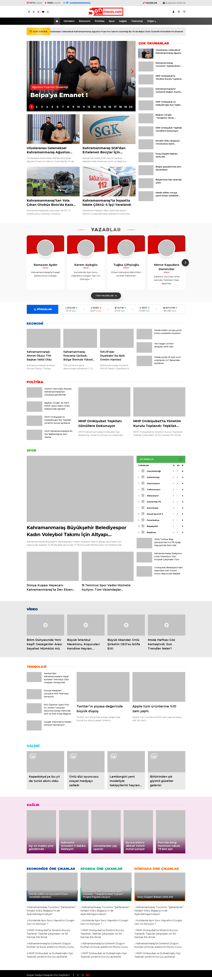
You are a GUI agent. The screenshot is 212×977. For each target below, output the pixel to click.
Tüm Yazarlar (104, 295)
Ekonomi (84, 21)
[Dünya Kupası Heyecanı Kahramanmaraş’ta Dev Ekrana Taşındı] (53, 566)
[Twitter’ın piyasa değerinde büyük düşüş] (103, 687)
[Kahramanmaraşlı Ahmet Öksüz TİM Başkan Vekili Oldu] (43, 338)
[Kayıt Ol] (173, 11)
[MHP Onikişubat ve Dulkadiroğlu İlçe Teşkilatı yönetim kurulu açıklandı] (145, 109)
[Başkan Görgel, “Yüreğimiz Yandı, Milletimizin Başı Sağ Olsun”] (145, 122)
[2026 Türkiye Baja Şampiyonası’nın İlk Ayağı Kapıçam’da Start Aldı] (144, 547)
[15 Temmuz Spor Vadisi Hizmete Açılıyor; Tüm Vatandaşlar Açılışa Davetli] (108, 566)
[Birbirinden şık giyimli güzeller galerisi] (166, 761)
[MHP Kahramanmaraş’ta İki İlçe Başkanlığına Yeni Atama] (34, 439)
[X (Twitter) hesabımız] (34, 12)
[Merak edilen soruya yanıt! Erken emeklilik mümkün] (145, 200)
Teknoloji (137, 21)
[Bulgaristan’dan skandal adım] (145, 187)
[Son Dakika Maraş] (106, 14)
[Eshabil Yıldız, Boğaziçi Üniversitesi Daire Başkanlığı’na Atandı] (145, 148)
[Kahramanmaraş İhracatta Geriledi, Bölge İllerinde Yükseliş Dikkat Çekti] (80, 338)
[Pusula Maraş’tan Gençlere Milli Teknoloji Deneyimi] (34, 698)
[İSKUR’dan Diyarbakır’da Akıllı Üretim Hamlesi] (117, 338)
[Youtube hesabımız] (43, 12)
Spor (112, 21)
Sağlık (123, 21)
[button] (57, 21)
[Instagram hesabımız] (38, 12)
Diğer (150, 21)
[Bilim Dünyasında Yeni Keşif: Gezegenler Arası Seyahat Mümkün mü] (45, 625)
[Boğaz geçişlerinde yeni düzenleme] (145, 174)
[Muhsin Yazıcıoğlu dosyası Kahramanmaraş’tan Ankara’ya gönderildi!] (34, 397)
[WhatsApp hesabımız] (48, 12)
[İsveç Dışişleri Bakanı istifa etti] (145, 161)
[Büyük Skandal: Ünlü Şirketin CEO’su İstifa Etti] (126, 625)
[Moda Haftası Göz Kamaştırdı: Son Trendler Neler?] (166, 625)
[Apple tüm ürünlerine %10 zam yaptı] (158, 687)
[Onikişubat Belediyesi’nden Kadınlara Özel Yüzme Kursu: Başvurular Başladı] (144, 576)
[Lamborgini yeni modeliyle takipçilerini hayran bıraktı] (126, 761)
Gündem (69, 21)
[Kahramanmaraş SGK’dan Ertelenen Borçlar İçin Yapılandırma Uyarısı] (108, 129)
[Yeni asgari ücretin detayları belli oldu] (144, 352)
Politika (99, 21)
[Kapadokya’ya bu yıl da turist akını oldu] (45, 761)
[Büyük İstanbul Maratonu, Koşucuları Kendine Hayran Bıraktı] (86, 625)
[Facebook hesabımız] (29, 12)
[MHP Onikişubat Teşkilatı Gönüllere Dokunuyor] (145, 135)
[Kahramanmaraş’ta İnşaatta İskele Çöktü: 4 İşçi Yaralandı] (108, 182)
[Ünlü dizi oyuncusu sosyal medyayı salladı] (86, 761)
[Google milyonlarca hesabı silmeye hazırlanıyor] (34, 729)
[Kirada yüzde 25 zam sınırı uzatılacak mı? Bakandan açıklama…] (144, 365)
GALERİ (35, 3)
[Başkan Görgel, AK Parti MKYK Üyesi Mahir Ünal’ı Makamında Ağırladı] (34, 411)
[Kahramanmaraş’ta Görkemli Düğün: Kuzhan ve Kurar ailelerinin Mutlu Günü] (145, 96)
